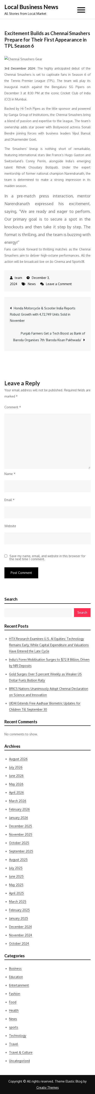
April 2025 (16, 893)
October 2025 (19, 843)
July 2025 (16, 868)
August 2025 (18, 859)
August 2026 (18, 759)
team (18, 278)
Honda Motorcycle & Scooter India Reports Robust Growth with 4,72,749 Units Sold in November (42, 314)
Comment (12, 407)
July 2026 (16, 767)
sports (13, 1027)
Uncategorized (19, 1061)
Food (12, 1002)
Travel (13, 1044)
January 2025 (18, 918)
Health (14, 1010)
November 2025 (20, 834)
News (32, 284)
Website (10, 526)
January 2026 (18, 818)
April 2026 (16, 792)
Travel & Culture (20, 1052)
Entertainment (19, 985)
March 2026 (17, 801)
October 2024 (19, 943)
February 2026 (19, 809)
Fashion (14, 994)
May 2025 (16, 885)
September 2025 (21, 851)
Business (15, 968)
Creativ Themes (47, 1087)
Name (9, 474)
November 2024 (20, 935)
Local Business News (31, 6)
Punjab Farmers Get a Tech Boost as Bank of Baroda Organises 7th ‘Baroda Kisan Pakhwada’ (49, 336)
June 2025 (16, 876)
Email (9, 500)
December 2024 (20, 927)
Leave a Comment (59, 284)
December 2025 (20, 826)
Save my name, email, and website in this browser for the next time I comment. (48, 558)
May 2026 (16, 784)
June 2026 (16, 776)
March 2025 (17, 901)
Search (10, 599)
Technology (17, 1035)
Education (16, 977)
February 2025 (19, 910)
